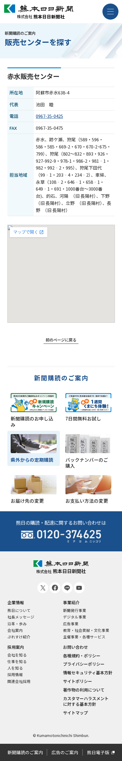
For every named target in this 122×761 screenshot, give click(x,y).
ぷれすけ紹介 (18, 637)
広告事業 (70, 623)
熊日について (18, 610)
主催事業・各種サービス (84, 637)
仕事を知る (17, 661)
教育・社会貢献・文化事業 (86, 630)
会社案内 (15, 630)
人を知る (15, 668)
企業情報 (15, 602)
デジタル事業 (74, 617)
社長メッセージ (20, 617)
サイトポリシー (77, 681)
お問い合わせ (75, 647)
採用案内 (15, 647)
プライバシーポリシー (84, 664)
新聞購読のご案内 (61, 378)
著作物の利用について (84, 690)
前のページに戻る (61, 340)
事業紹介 (71, 602)
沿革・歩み (17, 623)
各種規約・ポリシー (81, 656)
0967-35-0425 (49, 116)
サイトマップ (75, 713)
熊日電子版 (98, 752)
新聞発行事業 (74, 610)
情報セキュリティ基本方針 (88, 672)
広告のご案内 (65, 752)
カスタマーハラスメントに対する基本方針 (86, 701)
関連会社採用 (18, 681)
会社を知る (17, 655)
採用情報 (15, 674)
